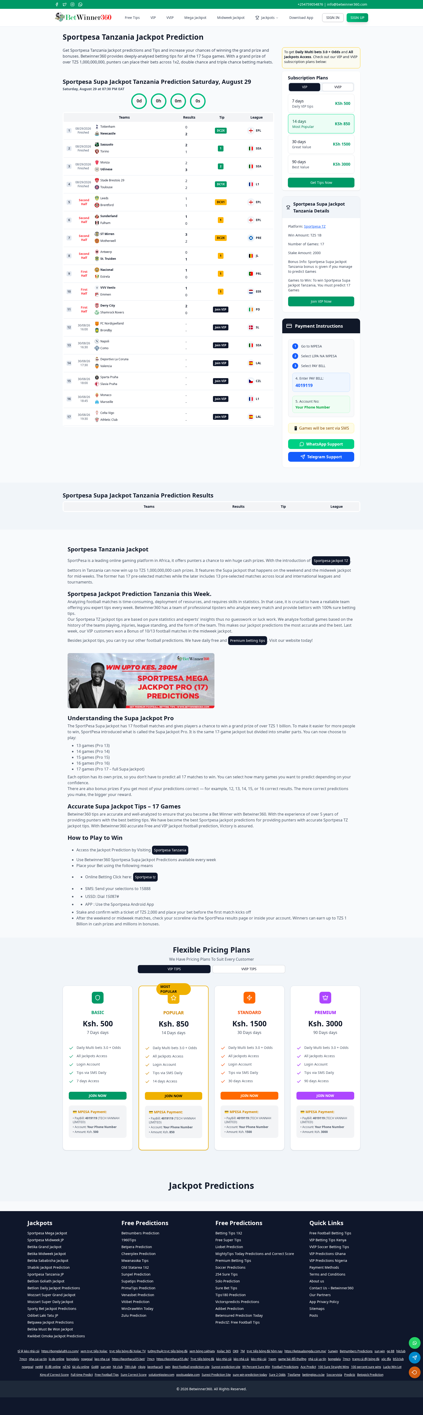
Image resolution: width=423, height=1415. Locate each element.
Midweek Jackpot (231, 17)
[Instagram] (72, 4)
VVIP (170, 17)
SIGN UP (357, 17)
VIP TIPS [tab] (174, 1095)
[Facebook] (57, 4)
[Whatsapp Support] (415, 1343)
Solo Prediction (227, 1407)
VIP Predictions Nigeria (328, 1387)
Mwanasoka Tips (135, 1387)
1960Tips (128, 1366)
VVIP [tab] (337, 87)
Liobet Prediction (229, 1373)
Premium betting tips (247, 767)
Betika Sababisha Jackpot (47, 1387)
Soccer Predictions (230, 1393)
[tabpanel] (321, 140)
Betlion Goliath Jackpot (45, 1407)
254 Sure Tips (226, 1400)
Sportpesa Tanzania (170, 976)
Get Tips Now (321, 182)
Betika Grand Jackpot (44, 1373)
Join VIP (220, 309)
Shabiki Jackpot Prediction (48, 1393)
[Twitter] (65, 4)
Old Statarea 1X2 (135, 1393)
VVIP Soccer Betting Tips (329, 1373)
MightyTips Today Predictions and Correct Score (254, 1380)
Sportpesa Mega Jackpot (47, 1359)
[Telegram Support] (415, 1358)
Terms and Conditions (327, 1400)
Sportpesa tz (145, 1003)
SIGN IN (333, 17)
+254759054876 (310, 4)
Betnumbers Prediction (140, 1359)
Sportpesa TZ (315, 226)
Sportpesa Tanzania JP (45, 1400)
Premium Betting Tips (233, 1387)
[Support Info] (414, 1372)
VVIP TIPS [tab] (249, 1095)
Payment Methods (324, 1393)
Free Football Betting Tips (330, 1359)
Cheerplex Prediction (138, 1380)
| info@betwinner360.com (345, 4)
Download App (301, 17)
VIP (153, 17)
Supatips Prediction (137, 1407)
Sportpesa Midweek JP (45, 1366)
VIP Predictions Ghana (327, 1380)
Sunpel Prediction (136, 1400)
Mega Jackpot (195, 17)
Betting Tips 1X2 (228, 1359)
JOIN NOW (97, 1222)
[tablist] (321, 87)
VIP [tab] (304, 87)
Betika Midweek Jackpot (46, 1380)
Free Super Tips (228, 1366)
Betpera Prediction (136, 1373)
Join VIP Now (321, 301)
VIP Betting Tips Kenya (327, 1366)
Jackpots (268, 17)
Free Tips (132, 17)
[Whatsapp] (80, 4)
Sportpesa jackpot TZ (331, 687)
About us (316, 1407)
